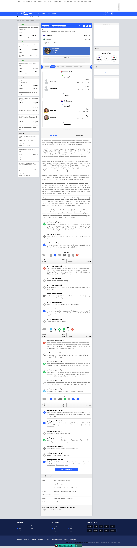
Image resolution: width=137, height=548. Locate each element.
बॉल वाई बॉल (53, 136)
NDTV (19, 1)
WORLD (23, 1)
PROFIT (28, 1)
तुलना (81, 67)
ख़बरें (38, 17)
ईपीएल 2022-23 (73, 526)
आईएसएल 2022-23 (58, 526)
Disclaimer (40, 539)
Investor (48, 539)
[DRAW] (106, 58)
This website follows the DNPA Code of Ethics (77, 542)
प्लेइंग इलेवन (69, 67)
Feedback (33, 539)
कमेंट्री (58, 67)
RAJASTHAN (80, 1)
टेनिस (49, 13)
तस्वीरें (20, 531)
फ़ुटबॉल (43, 13)
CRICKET (40, 1)
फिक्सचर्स (29, 17)
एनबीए (89, 530)
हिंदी (31, 1)
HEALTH (56, 1)
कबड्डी (95, 530)
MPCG (85, 1)
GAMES (64, 1)
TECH (60, 1)
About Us (26, 539)
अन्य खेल (54, 13)
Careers (66, 539)
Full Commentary (66, 469)
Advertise (19, 539)
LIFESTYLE (50, 1)
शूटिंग (101, 530)
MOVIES (35, 1)
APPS (74, 1)
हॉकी (101, 526)
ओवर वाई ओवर (79, 136)
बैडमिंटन (106, 526)
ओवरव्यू (52, 67)
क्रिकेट (39, 13)
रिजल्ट (33, 17)
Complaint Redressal (57, 539)
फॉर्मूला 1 (90, 526)
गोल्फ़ (112, 526)
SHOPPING (69, 1)
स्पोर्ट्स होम (19, 20)
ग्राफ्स (63, 67)
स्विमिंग (106, 530)
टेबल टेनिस (113, 530)
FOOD (45, 1)
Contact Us (73, 539)
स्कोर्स (24, 17)
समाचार (76, 67)
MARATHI (90, 1)
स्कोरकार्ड (47, 67)
